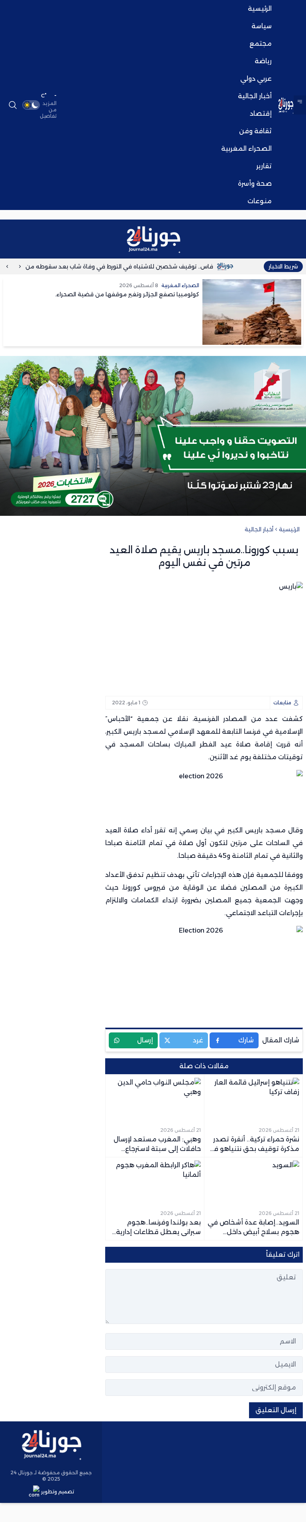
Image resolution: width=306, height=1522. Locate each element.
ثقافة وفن (255, 131)
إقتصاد (261, 113)
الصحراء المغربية (246, 148)
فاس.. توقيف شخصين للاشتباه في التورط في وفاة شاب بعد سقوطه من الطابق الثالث (122, 266)
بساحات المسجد (145, 744)
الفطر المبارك (195, 744)
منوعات (259, 201)
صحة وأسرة (255, 183)
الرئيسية (260, 8)
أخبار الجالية (255, 96)
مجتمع (260, 43)
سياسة (261, 26)
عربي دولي (256, 78)
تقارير (264, 166)
